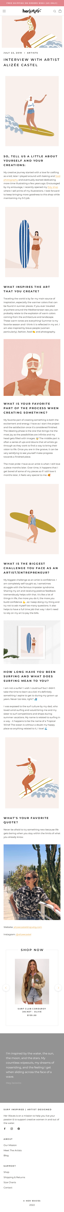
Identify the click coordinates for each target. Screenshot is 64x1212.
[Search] (54, 11)
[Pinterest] (19, 1128)
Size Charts (10, 1182)
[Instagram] (12, 1128)
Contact (8, 1187)
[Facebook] (5, 1128)
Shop (6, 1172)
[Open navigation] (4, 11)
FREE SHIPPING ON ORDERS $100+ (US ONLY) (32, 3)
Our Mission (10, 1145)
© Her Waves (32, 1201)
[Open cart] (60, 11)
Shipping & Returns (14, 1177)
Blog (6, 1155)
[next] (58, 987)
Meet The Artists (13, 1150)
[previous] (6, 987)
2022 (32, 1205)
